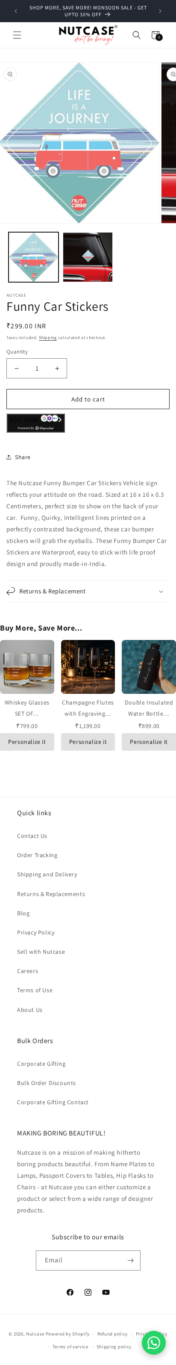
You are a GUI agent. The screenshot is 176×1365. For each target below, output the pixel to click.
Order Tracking (37, 855)
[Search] (136, 35)
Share (23, 457)
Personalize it (27, 742)
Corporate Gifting (41, 1063)
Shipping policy (114, 1347)
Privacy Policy (35, 932)
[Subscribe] (130, 1260)
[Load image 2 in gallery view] (88, 257)
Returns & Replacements (51, 894)
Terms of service (70, 1347)
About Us (30, 1010)
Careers (27, 971)
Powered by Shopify (68, 1334)
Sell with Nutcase (41, 951)
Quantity (17, 351)
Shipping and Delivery (47, 874)
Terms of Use (35, 990)
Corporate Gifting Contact (53, 1102)
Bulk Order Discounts (46, 1083)
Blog (23, 913)
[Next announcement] (160, 11)
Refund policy (112, 1334)
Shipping (48, 337)
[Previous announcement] (15, 11)
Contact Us (32, 836)
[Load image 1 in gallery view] (34, 257)
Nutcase (35, 1334)
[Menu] (17, 35)
